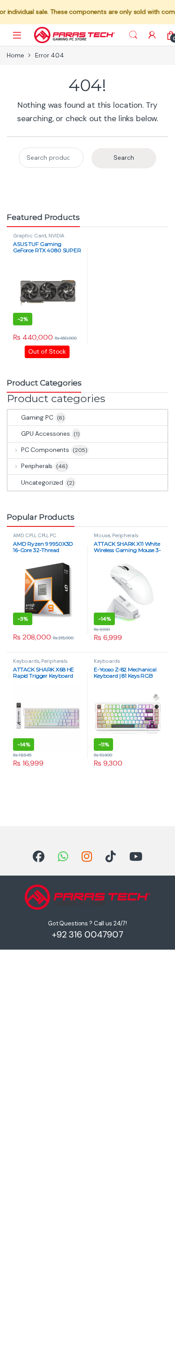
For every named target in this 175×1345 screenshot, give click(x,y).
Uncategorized (42, 482)
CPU (43, 535)
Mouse (102, 535)
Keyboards (26, 661)
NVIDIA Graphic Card (38, 238)
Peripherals (36, 466)
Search (133, 35)
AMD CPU (24, 535)
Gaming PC (37, 417)
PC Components (45, 450)
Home (15, 55)
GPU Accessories (45, 433)
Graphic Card (29, 235)
